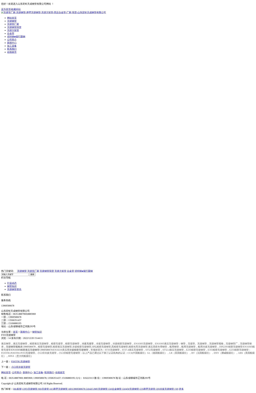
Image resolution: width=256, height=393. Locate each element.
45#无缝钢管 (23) (134, 389)
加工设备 (12, 46)
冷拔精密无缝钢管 (78, 350)
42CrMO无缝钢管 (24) (100, 389)
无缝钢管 (12, 21)
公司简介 (12, 39)
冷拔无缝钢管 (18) (169, 389)
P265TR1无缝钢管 (20, 361)
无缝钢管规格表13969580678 (21, 346)
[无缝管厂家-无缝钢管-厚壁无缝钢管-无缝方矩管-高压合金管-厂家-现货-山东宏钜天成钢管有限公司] (53, 12)
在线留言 (12, 52)
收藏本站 (16, 9)
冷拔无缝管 (88, 343)
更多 (181, 389)
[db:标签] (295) (20, 389)
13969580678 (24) (80, 389)
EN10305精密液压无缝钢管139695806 (30, 350)
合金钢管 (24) (119, 389)
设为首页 (6, 9)
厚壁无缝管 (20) (151, 389)
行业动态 (12, 283)
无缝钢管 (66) (35, 389)
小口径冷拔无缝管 (20, 367)
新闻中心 (12, 42)
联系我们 (12, 49)
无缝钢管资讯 (14, 289)
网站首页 (12, 18)
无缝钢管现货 (14, 27)
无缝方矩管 (13, 30)
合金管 (10, 33)
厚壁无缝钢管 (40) (62, 389)
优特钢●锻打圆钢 (16, 36)
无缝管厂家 (13, 24)
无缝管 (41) (47, 389)
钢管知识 (12, 286)
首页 (15, 332)
